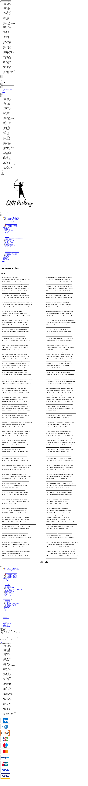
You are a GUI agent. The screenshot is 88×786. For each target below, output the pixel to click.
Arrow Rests (7, 233)
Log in (4, 90)
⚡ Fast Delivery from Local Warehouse (10, 217)
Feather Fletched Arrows (10, 245)
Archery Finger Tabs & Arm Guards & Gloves (14, 238)
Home (1, 262)
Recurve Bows (6, 228)
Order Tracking (6, 259)
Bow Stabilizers (8, 234)
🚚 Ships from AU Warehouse (11, 222)
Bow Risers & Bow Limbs (8, 230)
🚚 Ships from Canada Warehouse (11, 219)
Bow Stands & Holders (9, 240)
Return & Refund (6, 624)
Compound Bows (6, 229)
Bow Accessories (6, 231)
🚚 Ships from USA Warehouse (11, 220)
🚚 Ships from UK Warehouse (11, 221)
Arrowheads (7, 248)
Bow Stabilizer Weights (9, 236)
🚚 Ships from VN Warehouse (11, 226)
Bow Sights (7, 232)
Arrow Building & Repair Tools (11, 254)
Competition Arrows (9, 244)
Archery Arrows (6, 243)
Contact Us (5, 622)
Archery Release (8, 239)
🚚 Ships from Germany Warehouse (12, 218)
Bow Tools (7, 237)
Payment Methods (6, 626)
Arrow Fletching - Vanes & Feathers (12, 252)
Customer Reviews (6, 614)
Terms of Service (6, 618)
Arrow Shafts (7, 251)
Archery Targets (6, 256)
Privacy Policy (5, 625)
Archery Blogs (5, 615)
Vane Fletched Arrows (9, 246)
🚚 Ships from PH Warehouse (11, 224)
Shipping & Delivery (7, 623)
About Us (5, 617)
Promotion (5, 258)
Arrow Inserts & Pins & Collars (11, 253)
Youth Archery (5, 257)
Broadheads (7, 255)
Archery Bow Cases (9, 242)
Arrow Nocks (7, 249)
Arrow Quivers (8, 241)
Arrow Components (6, 247)
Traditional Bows (6, 227)
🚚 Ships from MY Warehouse (11, 225)
